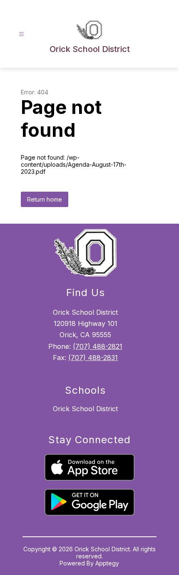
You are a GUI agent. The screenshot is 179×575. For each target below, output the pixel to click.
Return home (44, 199)
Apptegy (107, 563)
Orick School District (85, 409)
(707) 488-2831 (93, 357)
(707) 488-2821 (97, 346)
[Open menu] (21, 34)
